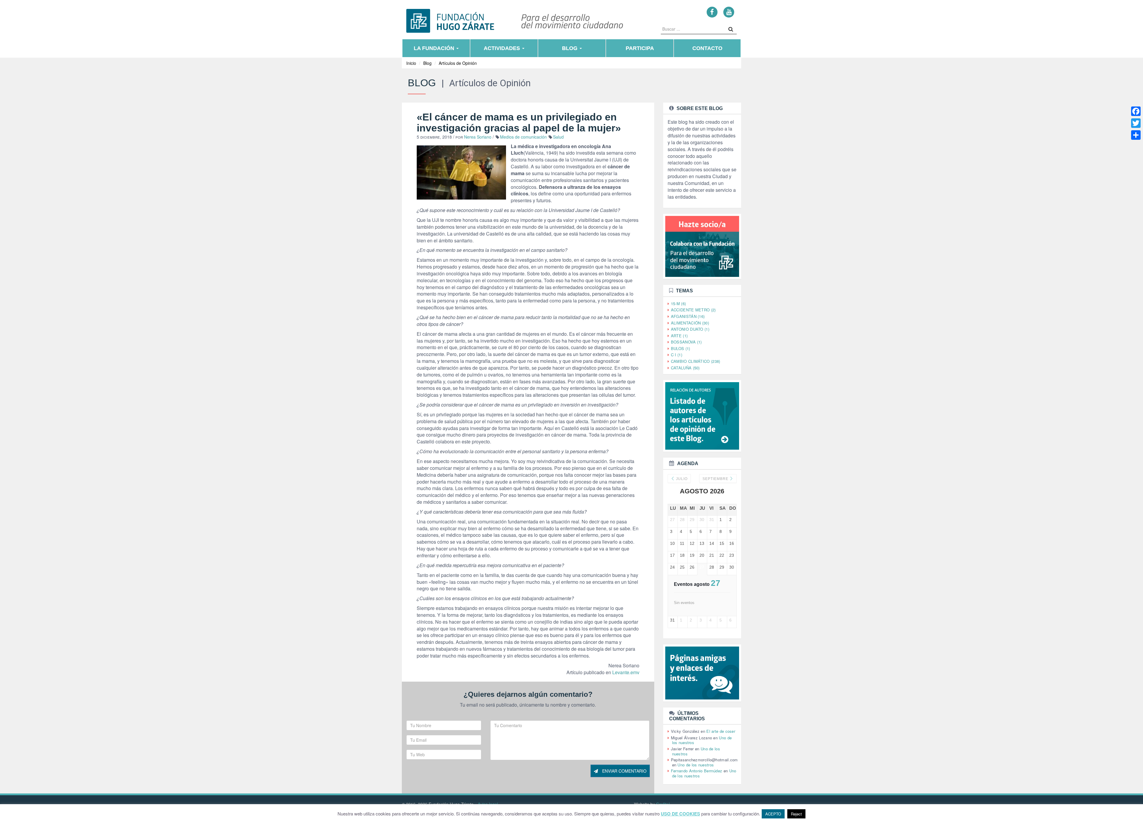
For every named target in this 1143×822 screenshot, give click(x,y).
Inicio (411, 63)
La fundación (435, 48)
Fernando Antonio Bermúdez (696, 771)
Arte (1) (679, 335)
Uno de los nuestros (695, 765)
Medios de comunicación (523, 137)
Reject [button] (796, 814)
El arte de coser (720, 731)
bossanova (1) (686, 342)
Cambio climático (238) (695, 361)
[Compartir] (1136, 135)
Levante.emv (625, 672)
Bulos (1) (680, 348)
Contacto (707, 48)
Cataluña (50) (685, 368)
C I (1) (676, 354)
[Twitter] (1136, 123)
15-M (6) (678, 303)
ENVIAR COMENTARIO (624, 771)
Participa (640, 48)
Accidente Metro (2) (693, 310)
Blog (570, 48)
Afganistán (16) (688, 316)
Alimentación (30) (690, 323)
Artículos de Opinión (458, 63)
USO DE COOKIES (680, 814)
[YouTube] (728, 11)
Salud (558, 137)
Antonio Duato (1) (690, 329)
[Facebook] (712, 11)
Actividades (502, 48)
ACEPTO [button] (773, 814)
